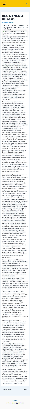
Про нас (15, 400)
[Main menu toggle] (26, 3)
